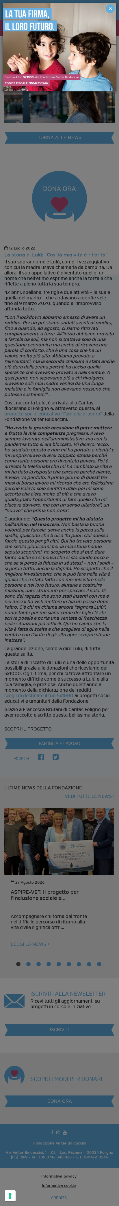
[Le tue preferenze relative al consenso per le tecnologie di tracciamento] (10, 1195)
